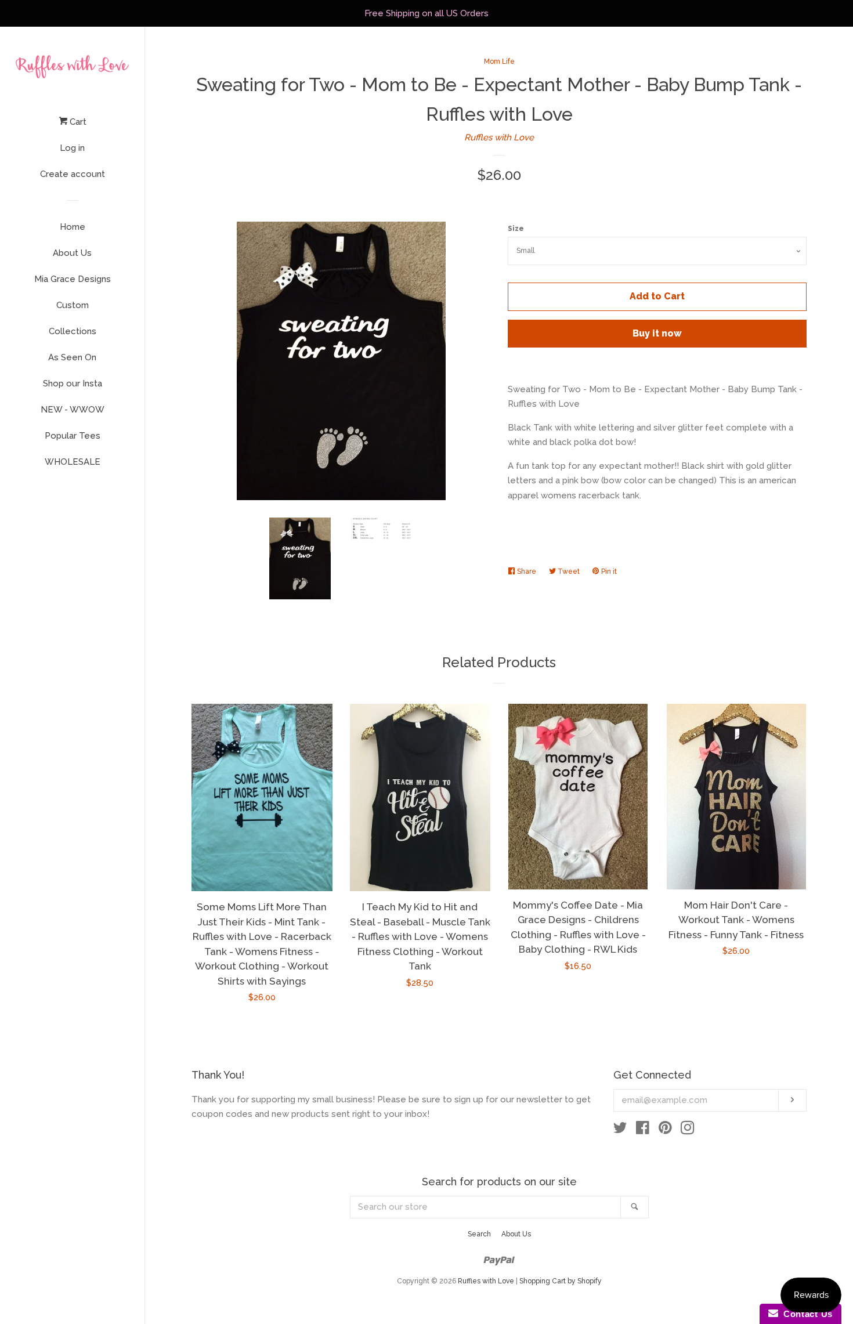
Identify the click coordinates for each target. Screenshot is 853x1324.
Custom (72, 305)
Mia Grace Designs (72, 279)
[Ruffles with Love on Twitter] (620, 1130)
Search (479, 1234)
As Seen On (72, 357)
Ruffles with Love (499, 137)
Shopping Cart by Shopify (560, 1281)
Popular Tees (72, 436)
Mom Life (499, 61)
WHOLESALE (72, 462)
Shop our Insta (72, 383)
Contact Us (805, 1314)
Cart (76, 122)
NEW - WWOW (72, 409)
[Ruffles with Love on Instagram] (688, 1130)
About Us (72, 253)
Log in (72, 148)
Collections (72, 331)
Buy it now (657, 333)
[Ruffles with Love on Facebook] (642, 1130)
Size (516, 229)
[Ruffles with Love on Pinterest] (665, 1130)
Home (72, 227)
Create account (72, 174)
